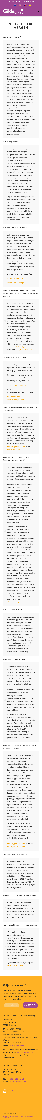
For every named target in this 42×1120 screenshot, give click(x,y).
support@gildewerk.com (25, 1052)
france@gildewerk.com (18, 1082)
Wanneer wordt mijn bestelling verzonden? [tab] (19, 895)
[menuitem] (12, 1)
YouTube (10, 1090)
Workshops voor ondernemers (18, 385)
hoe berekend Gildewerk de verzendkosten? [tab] (20, 925)
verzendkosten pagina (15, 965)
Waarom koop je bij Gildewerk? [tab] (15, 659)
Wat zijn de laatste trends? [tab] (13, 610)
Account (12, 1)
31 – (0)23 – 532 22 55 (24, 350)
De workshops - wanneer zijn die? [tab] (16, 357)
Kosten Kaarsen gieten (15, 278)
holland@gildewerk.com (25, 347)
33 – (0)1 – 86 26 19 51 (15, 1079)
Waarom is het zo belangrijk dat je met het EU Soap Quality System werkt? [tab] (20, 458)
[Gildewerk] (18, 11)
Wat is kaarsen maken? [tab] (12, 37)
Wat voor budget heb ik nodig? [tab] (15, 227)
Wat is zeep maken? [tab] (10, 142)
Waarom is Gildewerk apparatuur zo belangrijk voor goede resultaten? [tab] (20, 746)
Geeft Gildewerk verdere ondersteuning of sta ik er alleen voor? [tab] (20, 409)
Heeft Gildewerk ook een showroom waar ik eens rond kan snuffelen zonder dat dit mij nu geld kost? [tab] (20, 293)
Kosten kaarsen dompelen (16, 283)
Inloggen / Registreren (26, 1)
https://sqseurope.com (15, 602)
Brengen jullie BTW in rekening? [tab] (15, 854)
